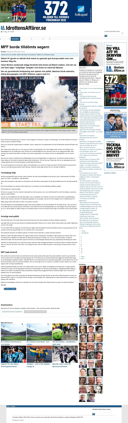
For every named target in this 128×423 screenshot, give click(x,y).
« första (83, 231)
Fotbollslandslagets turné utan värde (91, 206)
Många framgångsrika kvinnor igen (90, 224)
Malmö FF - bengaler (10, 288)
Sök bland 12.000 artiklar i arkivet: (112, 31)
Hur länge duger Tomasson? (88, 210)
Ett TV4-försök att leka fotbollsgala (90, 110)
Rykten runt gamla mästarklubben (90, 167)
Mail (4, 31)
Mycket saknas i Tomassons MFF (90, 159)
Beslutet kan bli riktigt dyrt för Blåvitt (90, 141)
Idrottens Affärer (23, 28)
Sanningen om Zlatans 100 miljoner (90, 175)
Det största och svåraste (87, 135)
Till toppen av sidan (18, 420)
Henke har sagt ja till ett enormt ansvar (91, 143)
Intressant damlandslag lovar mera (90, 120)
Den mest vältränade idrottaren (89, 222)
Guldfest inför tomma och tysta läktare (91, 116)
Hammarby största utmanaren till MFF (91, 163)
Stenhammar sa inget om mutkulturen (91, 149)
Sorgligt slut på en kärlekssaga (89, 214)
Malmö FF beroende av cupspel (89, 192)
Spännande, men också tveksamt (90, 126)
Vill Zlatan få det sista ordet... (88, 96)
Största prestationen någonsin (89, 196)
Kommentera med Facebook (12, 311)
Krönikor (15, 39)
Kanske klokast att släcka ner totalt (90, 114)
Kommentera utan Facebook (35, 311)
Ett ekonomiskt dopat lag (87, 122)
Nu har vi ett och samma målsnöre (90, 183)
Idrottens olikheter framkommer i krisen (91, 188)
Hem (8, 406)
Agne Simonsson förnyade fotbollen (90, 129)
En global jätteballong (86, 212)
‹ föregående (85, 233)
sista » (83, 258)
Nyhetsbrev (38, 39)
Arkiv (48, 39)
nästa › (83, 256)
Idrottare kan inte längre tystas (89, 161)
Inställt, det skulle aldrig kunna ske (90, 185)
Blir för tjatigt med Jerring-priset (89, 202)
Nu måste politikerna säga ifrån (89, 181)
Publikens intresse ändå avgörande (90, 204)
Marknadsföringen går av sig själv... (90, 190)
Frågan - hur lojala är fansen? (89, 165)
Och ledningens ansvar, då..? (88, 151)
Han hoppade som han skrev (88, 173)
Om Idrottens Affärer (60, 39)
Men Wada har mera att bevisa (89, 220)
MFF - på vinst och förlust (87, 147)
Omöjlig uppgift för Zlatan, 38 (88, 208)
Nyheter (6, 39)
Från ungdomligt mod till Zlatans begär (91, 118)
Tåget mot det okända (86, 127)
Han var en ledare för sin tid (88, 145)
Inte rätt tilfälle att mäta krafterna (89, 112)
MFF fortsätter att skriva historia (89, 218)
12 (81, 252)
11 (81, 250)
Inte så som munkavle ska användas (91, 153)
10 (81, 248)
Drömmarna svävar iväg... (87, 216)
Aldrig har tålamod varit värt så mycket (91, 186)
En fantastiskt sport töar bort (88, 194)
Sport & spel (26, 39)
